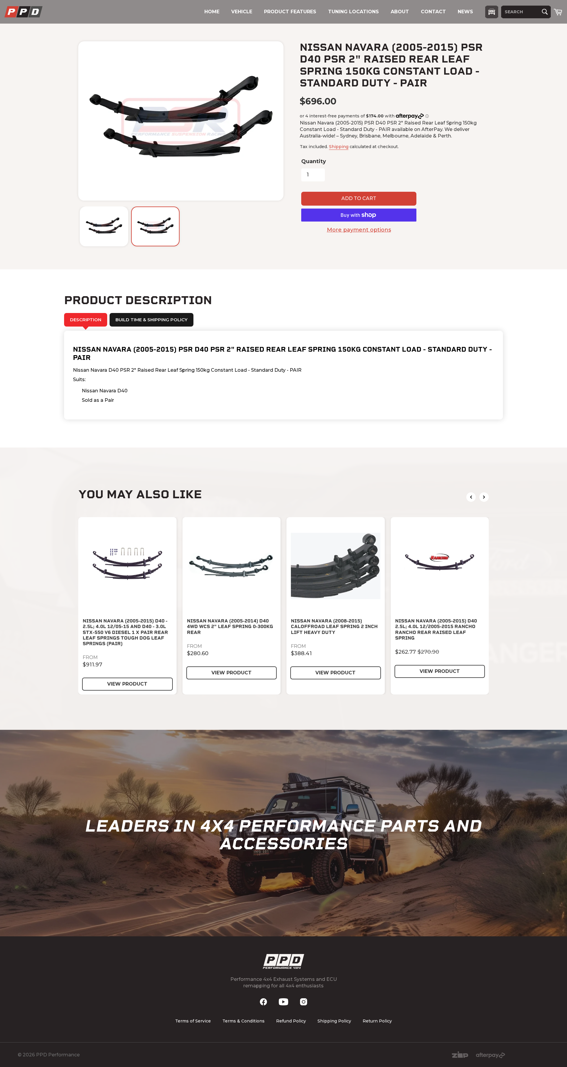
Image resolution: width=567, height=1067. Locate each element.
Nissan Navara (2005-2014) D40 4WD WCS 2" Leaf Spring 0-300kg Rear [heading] (230, 626)
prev (471, 497)
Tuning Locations (353, 11)
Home (211, 11)
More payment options (359, 230)
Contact (433, 11)
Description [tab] (85, 319)
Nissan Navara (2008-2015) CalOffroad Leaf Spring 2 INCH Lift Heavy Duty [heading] (334, 626)
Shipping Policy (334, 1021)
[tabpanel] (283, 375)
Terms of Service (193, 1021)
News (465, 11)
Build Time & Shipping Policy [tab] (151, 319)
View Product (127, 684)
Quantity (313, 161)
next (484, 497)
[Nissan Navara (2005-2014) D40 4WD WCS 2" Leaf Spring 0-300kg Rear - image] (231, 566)
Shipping (338, 146)
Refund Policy (291, 1021)
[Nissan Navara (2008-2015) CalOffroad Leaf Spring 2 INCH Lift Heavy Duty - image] (335, 566)
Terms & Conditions (243, 1021)
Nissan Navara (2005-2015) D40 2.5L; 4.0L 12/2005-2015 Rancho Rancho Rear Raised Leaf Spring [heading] (436, 629)
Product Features (290, 11)
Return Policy (377, 1021)
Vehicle (241, 11)
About (400, 11)
